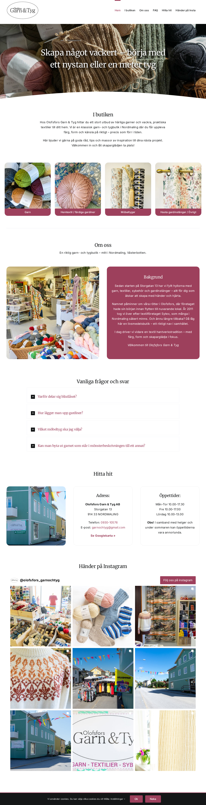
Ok (136, 799)
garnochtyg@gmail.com (108, 527)
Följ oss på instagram (177, 580)
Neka (153, 799)
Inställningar (117, 799)
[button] (103, 396)
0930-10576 (109, 522)
